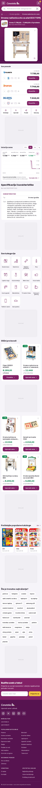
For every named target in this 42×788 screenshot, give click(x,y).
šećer (4, 637)
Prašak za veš (5, 747)
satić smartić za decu (10, 598)
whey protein (7, 632)
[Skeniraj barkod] (37, 8)
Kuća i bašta (36, 280)
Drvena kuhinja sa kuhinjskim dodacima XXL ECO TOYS (11, 438)
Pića (36, 267)
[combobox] (20, 9)
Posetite (10, 377)
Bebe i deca (26, 280)
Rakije (3, 744)
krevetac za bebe (8, 622)
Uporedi (15, 113)
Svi (38, 525)
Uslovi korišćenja (27, 774)
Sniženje (5, 113)
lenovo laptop (7, 603)
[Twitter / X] (8, 713)
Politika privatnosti (28, 777)
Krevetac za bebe (7, 738)
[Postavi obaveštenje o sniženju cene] (37, 153)
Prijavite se (34, 694)
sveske (23, 594)
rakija (27, 627)
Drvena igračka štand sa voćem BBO (31, 477)
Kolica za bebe (6, 735)
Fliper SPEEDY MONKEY (8, 366)
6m (35, 147)
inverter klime (20, 613)
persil (31, 637)
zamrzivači (32, 613)
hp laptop (34, 598)
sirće (30, 632)
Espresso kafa (5, 741)
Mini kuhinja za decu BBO (10, 477)
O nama (3, 771)
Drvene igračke (15, 14)
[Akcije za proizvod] (35, 30)
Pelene (3, 732)
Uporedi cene (30, 377)
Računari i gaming (36, 293)
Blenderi (24, 732)
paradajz (22, 637)
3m (30, 147)
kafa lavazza (7, 627)
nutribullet (16, 618)
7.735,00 (34, 72)
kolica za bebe (23, 622)
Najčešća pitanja (27, 771)
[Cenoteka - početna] (21, 3)
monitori (20, 608)
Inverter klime (25, 735)
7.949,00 (34, 98)
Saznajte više (33, 178)
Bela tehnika (15, 293)
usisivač (27, 618)
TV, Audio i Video (26, 293)
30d (25, 147)
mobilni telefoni (8, 608)
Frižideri (23, 747)
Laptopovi (24, 738)
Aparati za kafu (26, 741)
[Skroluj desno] (39, 540)
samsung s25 (30, 603)
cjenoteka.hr (5, 725)
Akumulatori (25, 750)
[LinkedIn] (13, 713)
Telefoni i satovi (5, 306)
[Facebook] (3, 713)
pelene (34, 622)
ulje (23, 632)
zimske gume (7, 613)
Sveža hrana (5, 267)
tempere (14, 594)
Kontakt (3, 774)
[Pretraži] (4, 8)
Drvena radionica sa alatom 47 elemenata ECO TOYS (31, 366)
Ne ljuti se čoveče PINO (29, 438)
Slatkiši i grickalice (26, 267)
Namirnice (16, 267)
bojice (32, 594)
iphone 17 (19, 603)
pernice (5, 594)
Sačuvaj (36, 113)
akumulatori (31, 608)
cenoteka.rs (5, 722)
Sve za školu (5, 761)
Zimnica (3, 764)
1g (39, 147)
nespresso (18, 627)
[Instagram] (19, 713)
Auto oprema (15, 306)
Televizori (24, 753)
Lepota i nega (5, 280)
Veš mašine (5, 750)
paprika (12, 637)
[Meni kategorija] (3, 3)
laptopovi (24, 598)
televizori (6, 618)
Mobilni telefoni (26, 744)
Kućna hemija (16, 280)
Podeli (26, 113)
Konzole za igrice (6, 753)
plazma (5, 642)
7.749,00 (34, 85)
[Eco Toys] (4, 23)
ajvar (17, 632)
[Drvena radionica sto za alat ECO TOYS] (21, 44)
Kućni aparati (5, 293)
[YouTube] (24, 713)
